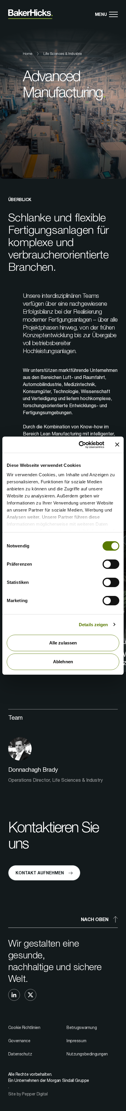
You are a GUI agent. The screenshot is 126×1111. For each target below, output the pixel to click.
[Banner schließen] (117, 444)
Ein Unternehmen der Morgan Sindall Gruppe (48, 1080)
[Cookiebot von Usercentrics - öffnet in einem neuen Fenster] (79, 445)
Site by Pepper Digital (28, 1093)
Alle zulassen (63, 642)
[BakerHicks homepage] (30, 14)
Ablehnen (63, 661)
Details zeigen (93, 624)
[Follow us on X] (30, 995)
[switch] (111, 564)
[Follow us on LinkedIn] (14, 995)
